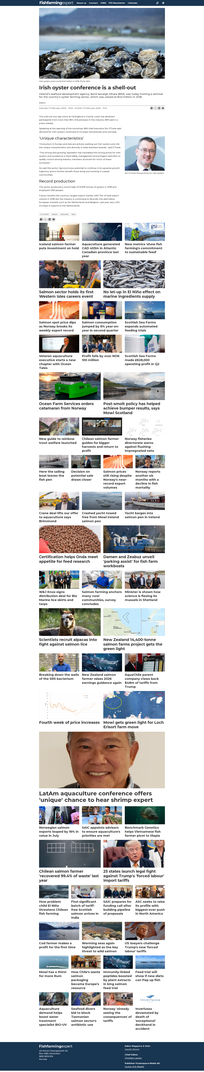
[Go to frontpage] (56, 3)
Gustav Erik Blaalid (134, 1067)
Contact (93, 3)
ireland (64, 214)
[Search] (157, 3)
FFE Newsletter (117, 3)
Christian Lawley (133, 1058)
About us (81, 3)
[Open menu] (163, 3)
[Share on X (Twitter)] (155, 108)
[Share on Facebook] (151, 108)
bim (73, 214)
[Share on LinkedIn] (159, 108)
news (54, 214)
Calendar (132, 3)
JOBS (103, 3)
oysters (44, 214)
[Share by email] (163, 108)
